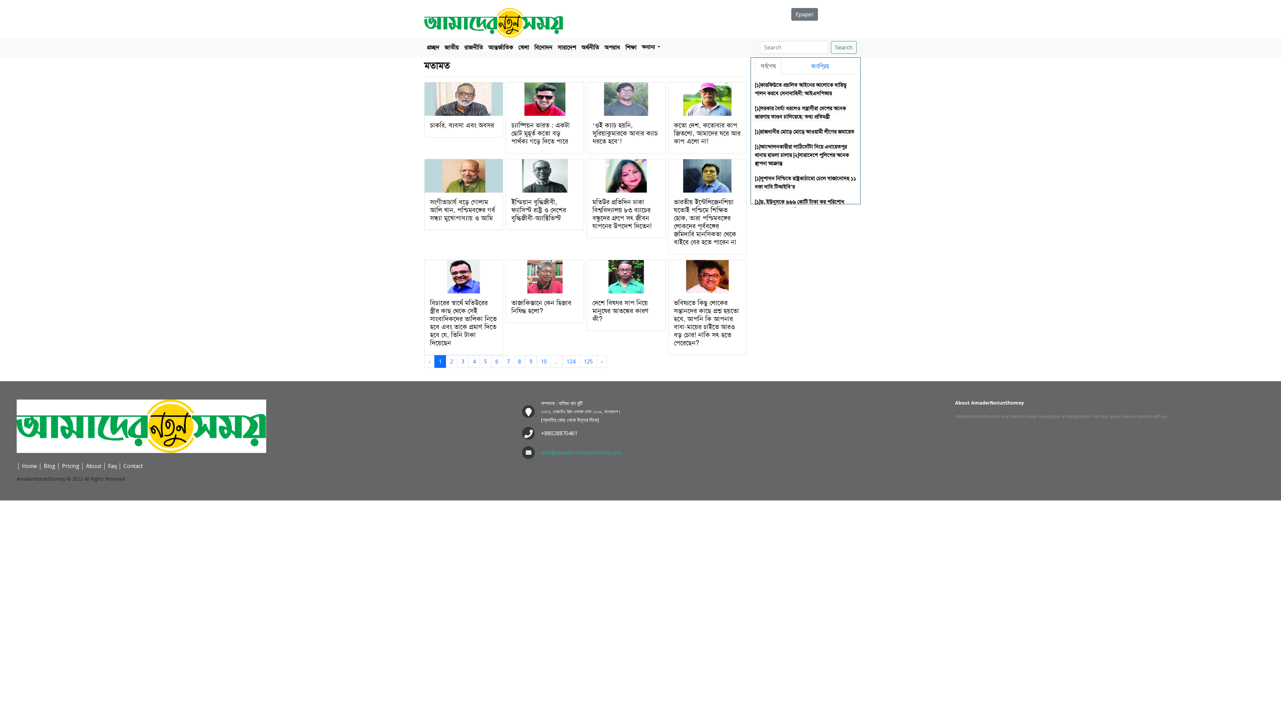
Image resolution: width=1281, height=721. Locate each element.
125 (588, 361)
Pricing (70, 466)
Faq (112, 466)
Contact (133, 466)
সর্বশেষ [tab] (768, 65)
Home (29, 466)
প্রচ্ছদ (433, 47)
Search (843, 47)
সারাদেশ (567, 47)
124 (570, 361)
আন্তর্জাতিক (500, 47)
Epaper (805, 14)
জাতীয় (452, 47)
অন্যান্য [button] (649, 46)
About (93, 466)
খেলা (523, 47)
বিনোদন (543, 47)
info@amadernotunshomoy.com (581, 452)
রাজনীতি (473, 47)
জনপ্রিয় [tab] (820, 65)
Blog (49, 466)
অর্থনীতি (590, 47)
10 (544, 361)
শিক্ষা (630, 47)
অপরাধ (612, 47)
